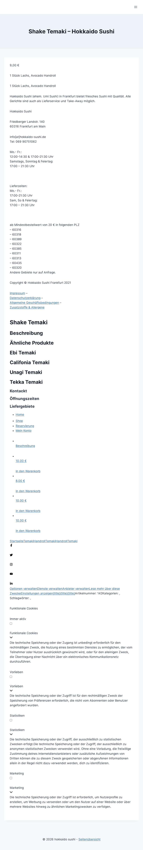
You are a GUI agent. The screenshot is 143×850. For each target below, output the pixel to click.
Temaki (28, 541)
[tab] (74, 443)
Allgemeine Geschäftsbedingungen (34, 302)
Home (20, 414)
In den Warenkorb (28, 471)
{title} (56, 593)
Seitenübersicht (89, 839)
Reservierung (25, 426)
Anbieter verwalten (75, 588)
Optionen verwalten (23, 588)
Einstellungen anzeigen (37, 593)
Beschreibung (25, 446)
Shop (19, 421)
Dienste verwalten (49, 588)
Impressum (17, 293)
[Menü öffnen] (135, 7)
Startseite (16, 541)
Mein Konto (23, 430)
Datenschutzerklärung (25, 298)
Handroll (39, 541)
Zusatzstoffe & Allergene (27, 307)
